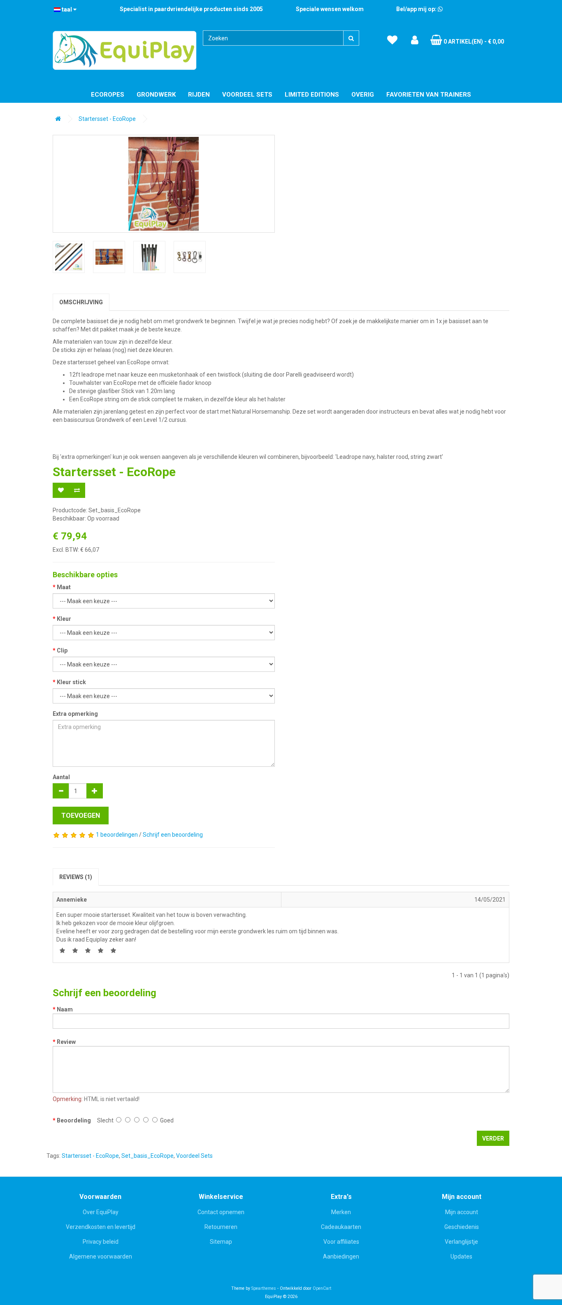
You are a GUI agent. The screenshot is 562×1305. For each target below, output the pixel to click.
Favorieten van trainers (428, 94)
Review (66, 1042)
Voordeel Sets (247, 94)
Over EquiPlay (100, 1212)
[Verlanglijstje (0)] (392, 40)
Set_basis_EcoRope (147, 1155)
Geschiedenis (461, 1227)
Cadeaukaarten (341, 1227)
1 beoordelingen (117, 834)
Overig (362, 94)
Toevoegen (80, 815)
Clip (62, 650)
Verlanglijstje (461, 1241)
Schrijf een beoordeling (173, 834)
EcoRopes (107, 94)
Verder (493, 1138)
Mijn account (461, 1212)
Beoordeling (74, 1120)
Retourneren (220, 1227)
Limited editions (312, 94)
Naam (65, 1009)
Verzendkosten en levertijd (100, 1227)
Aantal (61, 777)
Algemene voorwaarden (100, 1256)
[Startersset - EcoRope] (164, 184)
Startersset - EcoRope (107, 119)
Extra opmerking (75, 713)
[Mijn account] (415, 40)
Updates (461, 1256)
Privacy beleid (100, 1241)
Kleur (64, 618)
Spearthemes (263, 1288)
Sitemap (221, 1241)
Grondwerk (156, 94)
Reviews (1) (75, 877)
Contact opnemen (220, 1212)
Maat (64, 587)
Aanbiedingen (341, 1256)
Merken (341, 1212)
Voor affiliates (341, 1241)
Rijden (199, 94)
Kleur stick (71, 682)
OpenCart (322, 1288)
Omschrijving (81, 302)
